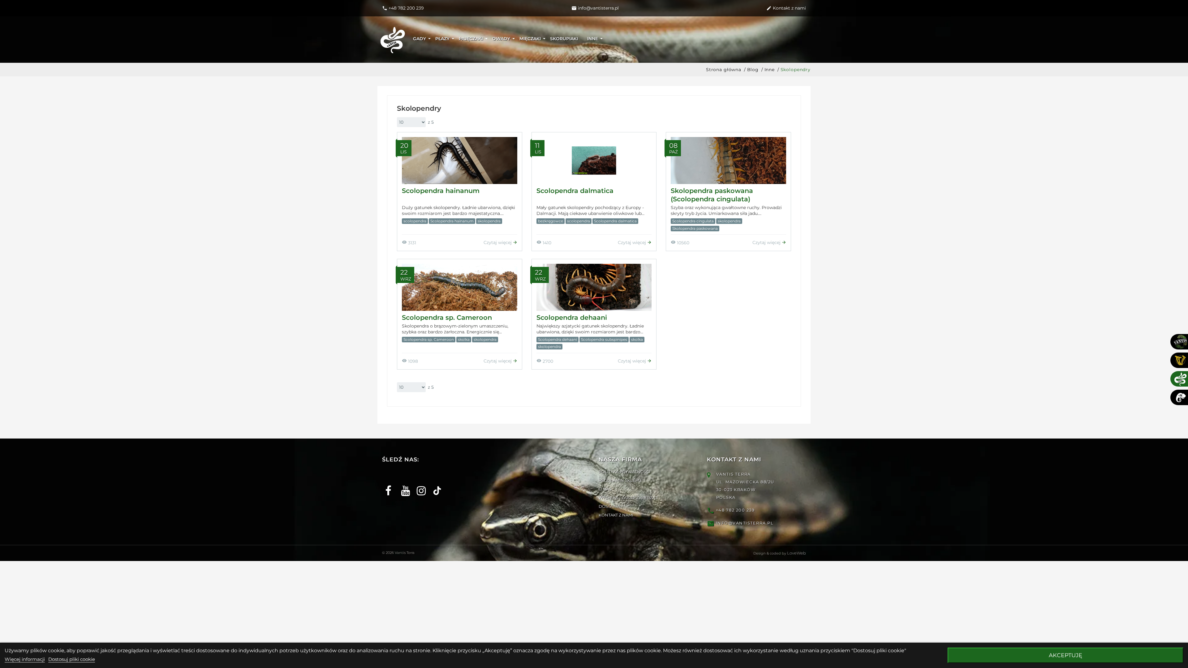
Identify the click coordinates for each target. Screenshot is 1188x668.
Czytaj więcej (498, 242)
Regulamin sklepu (620, 480)
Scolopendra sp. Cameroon (447, 317)
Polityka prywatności (624, 471)
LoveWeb (796, 552)
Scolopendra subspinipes (604, 339)
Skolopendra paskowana (695, 228)
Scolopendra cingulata (693, 221)
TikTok (434, 485)
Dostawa (609, 506)
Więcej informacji (25, 659)
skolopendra (489, 221)
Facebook (387, 485)
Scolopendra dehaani (571, 317)
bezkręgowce (550, 221)
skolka (464, 339)
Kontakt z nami (616, 514)
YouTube (403, 485)
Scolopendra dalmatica (574, 191)
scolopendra (414, 221)
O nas (605, 488)
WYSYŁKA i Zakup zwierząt (628, 497)
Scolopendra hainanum (441, 191)
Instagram (419, 485)
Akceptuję (1065, 655)
